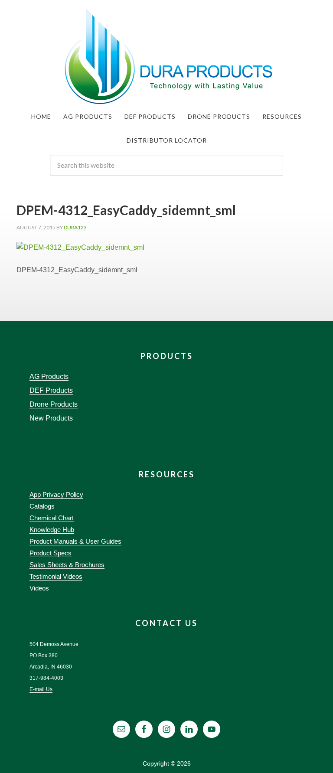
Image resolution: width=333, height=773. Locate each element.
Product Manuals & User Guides (75, 541)
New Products (51, 418)
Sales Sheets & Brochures (66, 564)
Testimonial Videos (55, 576)
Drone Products (53, 404)
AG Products (49, 376)
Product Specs (50, 553)
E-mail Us (40, 689)
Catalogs (42, 506)
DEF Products (51, 390)
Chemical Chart (51, 518)
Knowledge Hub (51, 529)
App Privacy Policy (56, 494)
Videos (39, 588)
